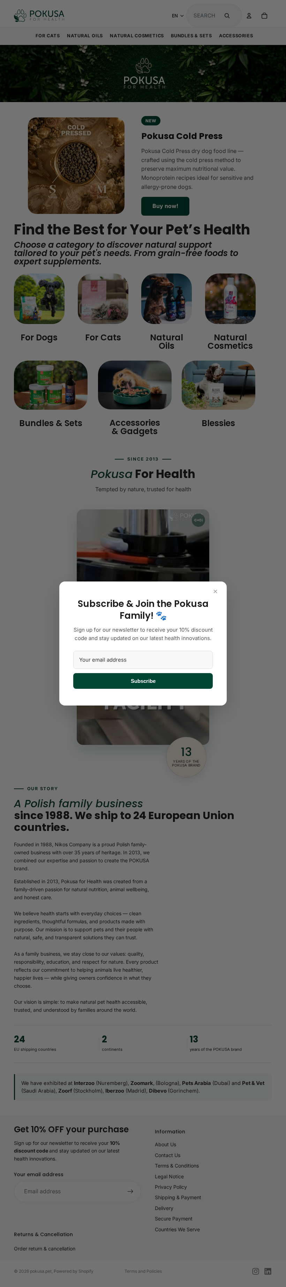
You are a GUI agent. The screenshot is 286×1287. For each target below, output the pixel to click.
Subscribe (143, 681)
